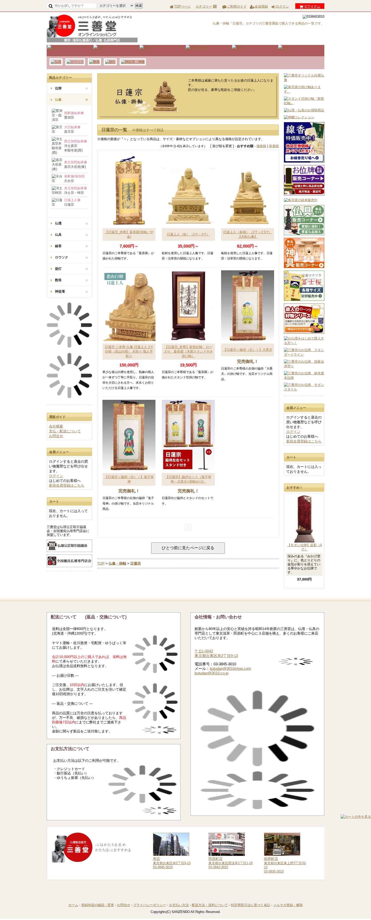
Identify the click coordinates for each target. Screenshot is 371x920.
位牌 (58, 88)
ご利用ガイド (237, 6)
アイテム (312, 6)
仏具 (58, 234)
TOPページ (182, 6)
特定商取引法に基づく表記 (250, 905)
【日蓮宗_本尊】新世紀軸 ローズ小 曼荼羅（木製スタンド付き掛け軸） (188, 351)
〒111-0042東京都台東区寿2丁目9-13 (216, 653)
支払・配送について (65, 431)
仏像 (58, 99)
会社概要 (56, 426)
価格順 (261, 146)
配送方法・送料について (210, 905)
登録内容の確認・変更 (97, 905)
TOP (100, 563)
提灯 (58, 269)
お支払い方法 (179, 905)
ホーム (73, 905)
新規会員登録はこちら (304, 441)
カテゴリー (204, 6)
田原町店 (215, 859)
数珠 (58, 280)
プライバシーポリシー (149, 905)
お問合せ (56, 436)
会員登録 (261, 6)
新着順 (274, 146)
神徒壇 (60, 291)
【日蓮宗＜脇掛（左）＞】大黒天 (247, 350)
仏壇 (58, 223)
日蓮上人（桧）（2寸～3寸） (188, 234)
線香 (58, 246)
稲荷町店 (271, 859)
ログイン (282, 6)
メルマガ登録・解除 (288, 905)
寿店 (156, 859)
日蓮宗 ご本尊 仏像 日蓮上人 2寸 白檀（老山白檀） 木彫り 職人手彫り (129, 351)
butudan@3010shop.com (230, 668)
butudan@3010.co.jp (211, 673)
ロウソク (61, 257)
